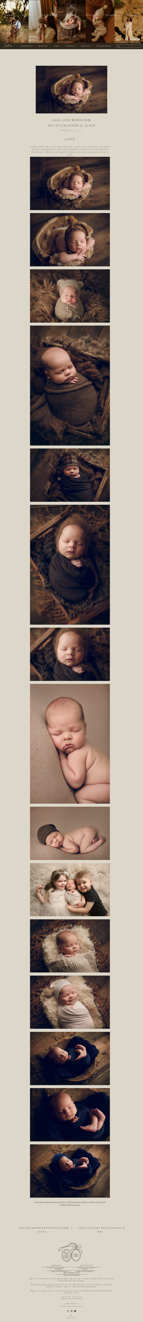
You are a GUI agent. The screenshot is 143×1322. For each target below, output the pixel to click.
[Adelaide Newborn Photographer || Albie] (71, 89)
